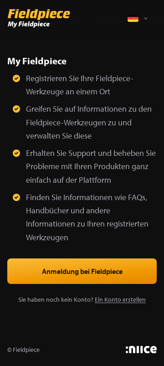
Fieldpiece (26, 349)
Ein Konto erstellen (120, 299)
